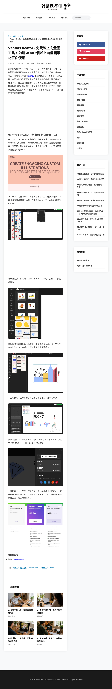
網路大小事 (81, 111)
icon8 (52, 568)
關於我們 (39, 18)
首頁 (9, 36)
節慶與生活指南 (83, 84)
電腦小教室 (81, 100)
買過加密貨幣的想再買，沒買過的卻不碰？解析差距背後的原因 (90, 212)
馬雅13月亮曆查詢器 (84, 266)
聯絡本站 (64, 18)
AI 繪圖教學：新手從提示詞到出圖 (89, 206)
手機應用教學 (82, 94)
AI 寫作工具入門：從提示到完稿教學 (90, 179)
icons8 (31, 76)
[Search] (88, 18)
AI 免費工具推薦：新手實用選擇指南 (90, 174)
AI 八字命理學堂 (83, 260)
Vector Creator (33, 568)
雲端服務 (80, 127)
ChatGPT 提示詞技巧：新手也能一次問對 (90, 228)
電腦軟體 (80, 105)
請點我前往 (19, 559)
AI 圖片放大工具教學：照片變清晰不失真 (90, 186)
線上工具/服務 (18, 36)
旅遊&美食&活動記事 (84, 132)
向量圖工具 (44, 568)
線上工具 (16, 568)
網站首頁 (26, 18)
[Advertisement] (35, 113)
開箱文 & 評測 (82, 89)
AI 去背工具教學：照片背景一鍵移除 (90, 200)
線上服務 (23, 568)
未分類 (79, 148)
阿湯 (32, 63)
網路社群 (80, 116)
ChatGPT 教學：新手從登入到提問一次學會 (90, 220)
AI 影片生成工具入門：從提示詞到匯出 (90, 194)
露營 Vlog (81, 138)
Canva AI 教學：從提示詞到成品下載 (90, 235)
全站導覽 (52, 18)
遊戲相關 (80, 143)
